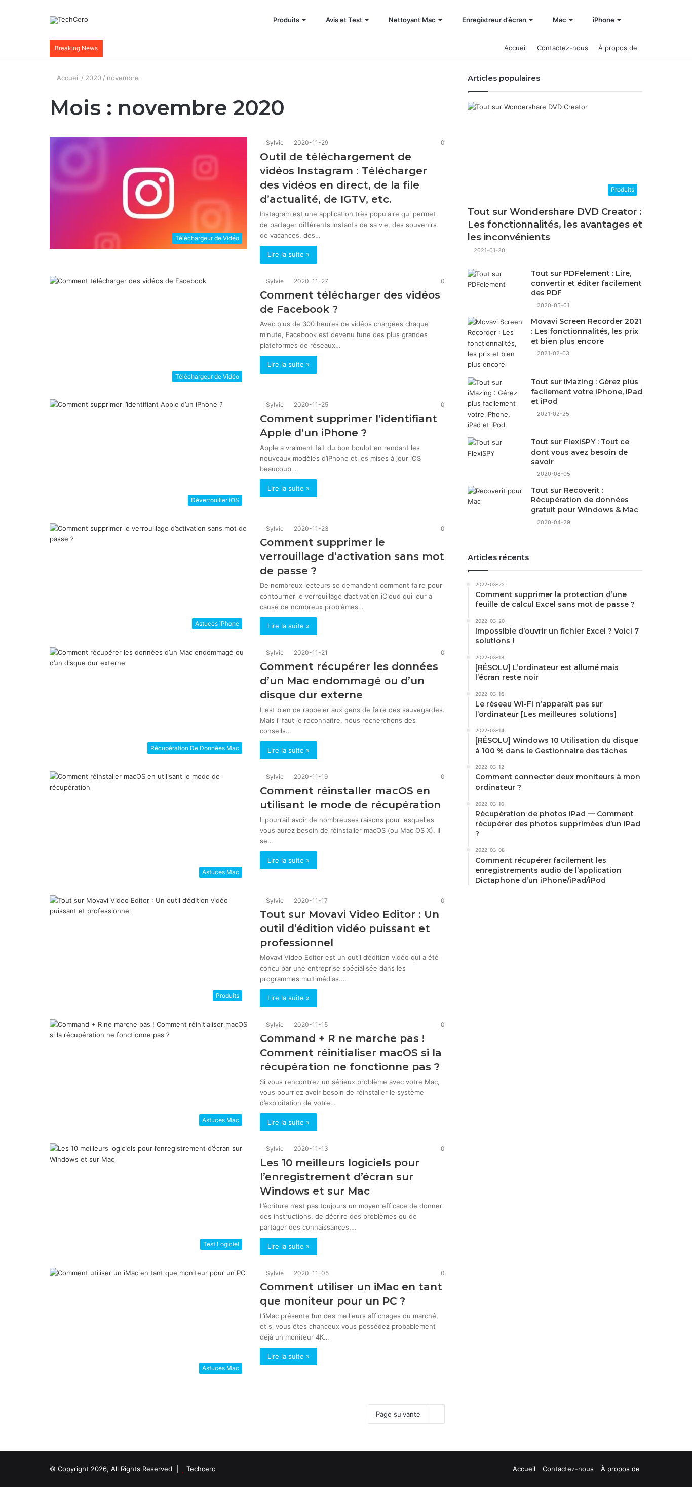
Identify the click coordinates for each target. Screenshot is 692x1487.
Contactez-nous (562, 48)
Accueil (515, 48)
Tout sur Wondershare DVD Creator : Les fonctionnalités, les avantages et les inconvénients (555, 224)
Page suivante (398, 1414)
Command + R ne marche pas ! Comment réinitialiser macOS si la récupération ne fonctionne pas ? (351, 1052)
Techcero (201, 1469)
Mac (558, 20)
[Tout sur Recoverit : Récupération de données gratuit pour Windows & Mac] (495, 505)
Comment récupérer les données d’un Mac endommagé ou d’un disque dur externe (349, 680)
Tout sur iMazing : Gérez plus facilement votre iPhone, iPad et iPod (586, 391)
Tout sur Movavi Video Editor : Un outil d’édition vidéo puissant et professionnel (349, 928)
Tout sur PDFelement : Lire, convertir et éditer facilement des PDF (586, 283)
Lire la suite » (288, 254)
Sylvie (275, 142)
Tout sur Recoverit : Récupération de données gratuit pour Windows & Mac (584, 500)
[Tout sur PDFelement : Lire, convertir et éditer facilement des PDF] (495, 288)
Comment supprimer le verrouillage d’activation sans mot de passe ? (352, 556)
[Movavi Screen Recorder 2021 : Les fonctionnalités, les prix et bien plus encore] (495, 343)
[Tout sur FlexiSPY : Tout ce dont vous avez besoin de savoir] (495, 456)
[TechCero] (69, 20)
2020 (93, 77)
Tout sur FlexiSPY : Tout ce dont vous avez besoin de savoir (580, 451)
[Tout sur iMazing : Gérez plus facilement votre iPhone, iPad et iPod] (495, 403)
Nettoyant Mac (411, 20)
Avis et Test (343, 20)
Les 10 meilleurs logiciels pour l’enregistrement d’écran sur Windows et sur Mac (339, 1177)
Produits (285, 20)
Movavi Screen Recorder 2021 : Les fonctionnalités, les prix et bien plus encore (586, 331)
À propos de (617, 48)
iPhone (602, 20)
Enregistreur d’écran (493, 20)
